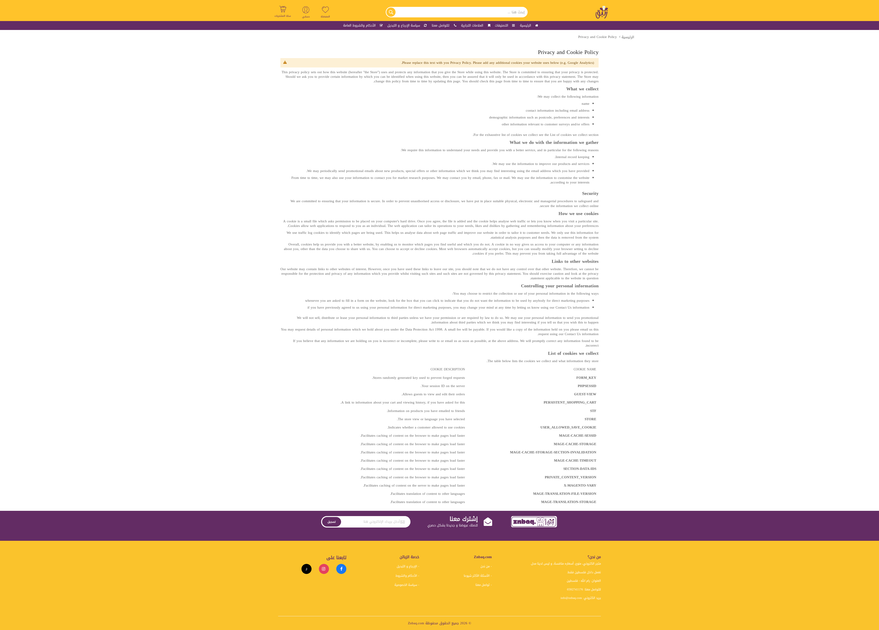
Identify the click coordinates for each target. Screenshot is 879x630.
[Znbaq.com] (602, 12)
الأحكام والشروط (406, 576)
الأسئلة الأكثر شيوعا (477, 576)
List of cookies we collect (568, 135)
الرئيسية (627, 37)
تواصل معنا (482, 585)
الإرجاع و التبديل (407, 566)
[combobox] (456, 12)
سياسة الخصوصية (405, 585)
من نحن (485, 566)
